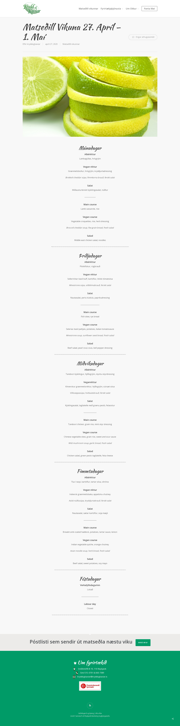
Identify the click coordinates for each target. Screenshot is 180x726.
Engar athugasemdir (145, 37)
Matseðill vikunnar (71, 44)
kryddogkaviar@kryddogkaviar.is (92, 676)
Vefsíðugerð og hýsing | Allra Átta (90, 713)
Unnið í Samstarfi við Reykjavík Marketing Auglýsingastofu (90, 716)
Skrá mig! (143, 643)
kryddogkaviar (33, 44)
